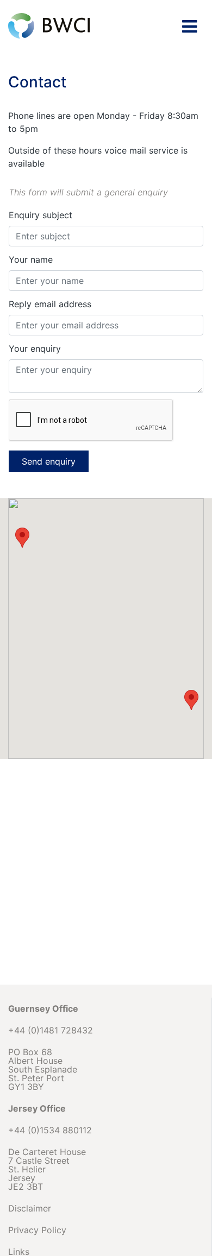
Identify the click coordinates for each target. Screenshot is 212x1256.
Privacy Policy (37, 1230)
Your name (31, 259)
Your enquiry (35, 348)
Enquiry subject (40, 215)
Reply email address (50, 304)
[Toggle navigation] (189, 26)
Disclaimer (29, 1208)
